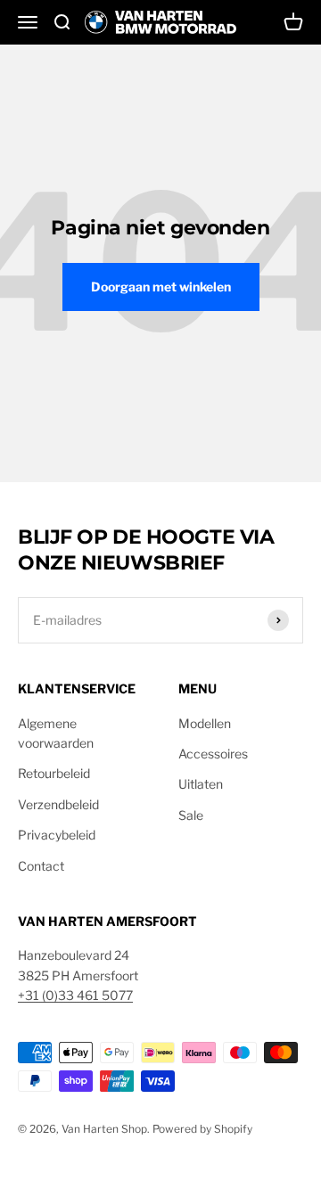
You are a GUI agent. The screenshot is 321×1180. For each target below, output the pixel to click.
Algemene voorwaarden (56, 733)
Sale (190, 815)
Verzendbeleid (58, 804)
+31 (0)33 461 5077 (75, 995)
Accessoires (213, 753)
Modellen (204, 723)
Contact (41, 865)
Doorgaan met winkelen (161, 286)
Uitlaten (200, 783)
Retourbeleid (54, 773)
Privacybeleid (56, 834)
